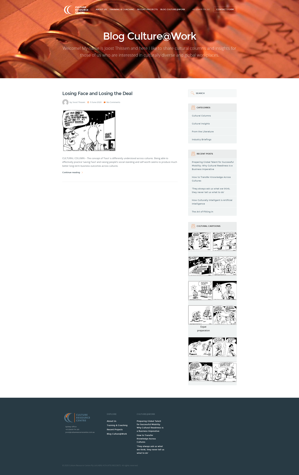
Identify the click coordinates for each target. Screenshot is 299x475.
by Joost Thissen (77, 102)
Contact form (225, 9)
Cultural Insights (201, 123)
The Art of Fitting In (202, 211)
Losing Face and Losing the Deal (97, 93)
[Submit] (192, 93)
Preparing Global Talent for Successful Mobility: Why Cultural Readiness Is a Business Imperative (213, 166)
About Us (101, 9)
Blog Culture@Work (172, 9)
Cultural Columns (201, 115)
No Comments (113, 102)
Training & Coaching (121, 9)
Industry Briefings (201, 139)
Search (196, 92)
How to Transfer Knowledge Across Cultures (211, 179)
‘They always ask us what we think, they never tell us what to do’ (211, 190)
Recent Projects (147, 9)
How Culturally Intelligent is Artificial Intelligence (212, 202)
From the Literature (203, 131)
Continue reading (71, 172)
